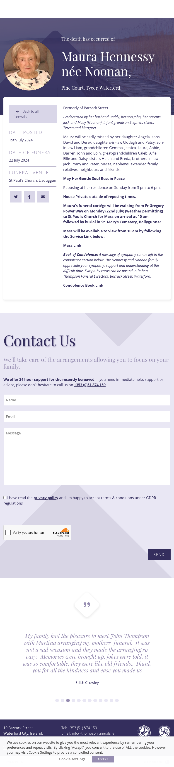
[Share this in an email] (43, 196)
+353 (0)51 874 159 (90, 384)
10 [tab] (106, 700)
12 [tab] (117, 700)
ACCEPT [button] (103, 759)
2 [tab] (62, 700)
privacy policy (46, 497)
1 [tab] (57, 700)
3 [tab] (68, 700)
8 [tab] (95, 700)
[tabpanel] (87, 662)
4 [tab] (73, 700)
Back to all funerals (26, 114)
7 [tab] (90, 700)
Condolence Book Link (83, 285)
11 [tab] (111, 700)
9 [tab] (100, 700)
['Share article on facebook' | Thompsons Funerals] (16, 196)
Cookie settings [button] (72, 759)
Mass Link (72, 245)
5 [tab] (79, 700)
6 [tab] (84, 700)
